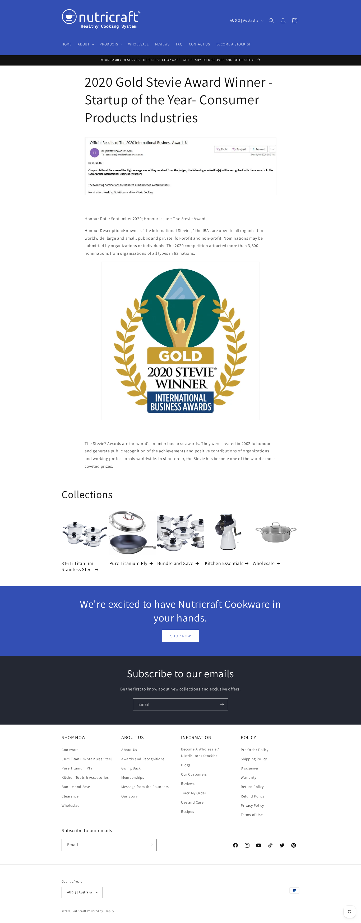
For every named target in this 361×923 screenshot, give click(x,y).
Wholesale (264, 563)
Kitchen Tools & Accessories (85, 777)
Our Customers (194, 774)
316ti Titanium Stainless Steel (87, 759)
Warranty (248, 777)
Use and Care (192, 802)
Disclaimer (250, 768)
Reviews (188, 783)
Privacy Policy (252, 805)
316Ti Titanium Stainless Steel (77, 566)
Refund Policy (252, 796)
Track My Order (193, 793)
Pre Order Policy (255, 749)
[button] (85, 44)
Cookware (70, 749)
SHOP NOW (180, 635)
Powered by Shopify (100, 911)
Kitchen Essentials (224, 563)
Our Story (129, 796)
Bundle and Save (175, 563)
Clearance (70, 796)
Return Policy (252, 786)
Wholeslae (70, 805)
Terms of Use (252, 814)
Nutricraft (79, 911)
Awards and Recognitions (143, 759)
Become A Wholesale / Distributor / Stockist (200, 752)
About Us (129, 749)
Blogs (186, 765)
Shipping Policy (254, 759)
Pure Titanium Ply (128, 563)
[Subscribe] (222, 704)
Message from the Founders (145, 786)
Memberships (132, 777)
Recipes (187, 811)
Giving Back (131, 768)
